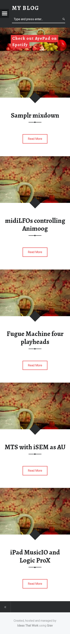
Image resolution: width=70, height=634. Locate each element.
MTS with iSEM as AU (35, 447)
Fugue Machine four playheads (35, 337)
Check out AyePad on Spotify (34, 42)
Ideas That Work (27, 625)
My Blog (25, 8)
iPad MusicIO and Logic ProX (35, 556)
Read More (35, 139)
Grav (50, 625)
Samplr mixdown (35, 115)
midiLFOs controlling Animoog (35, 224)
